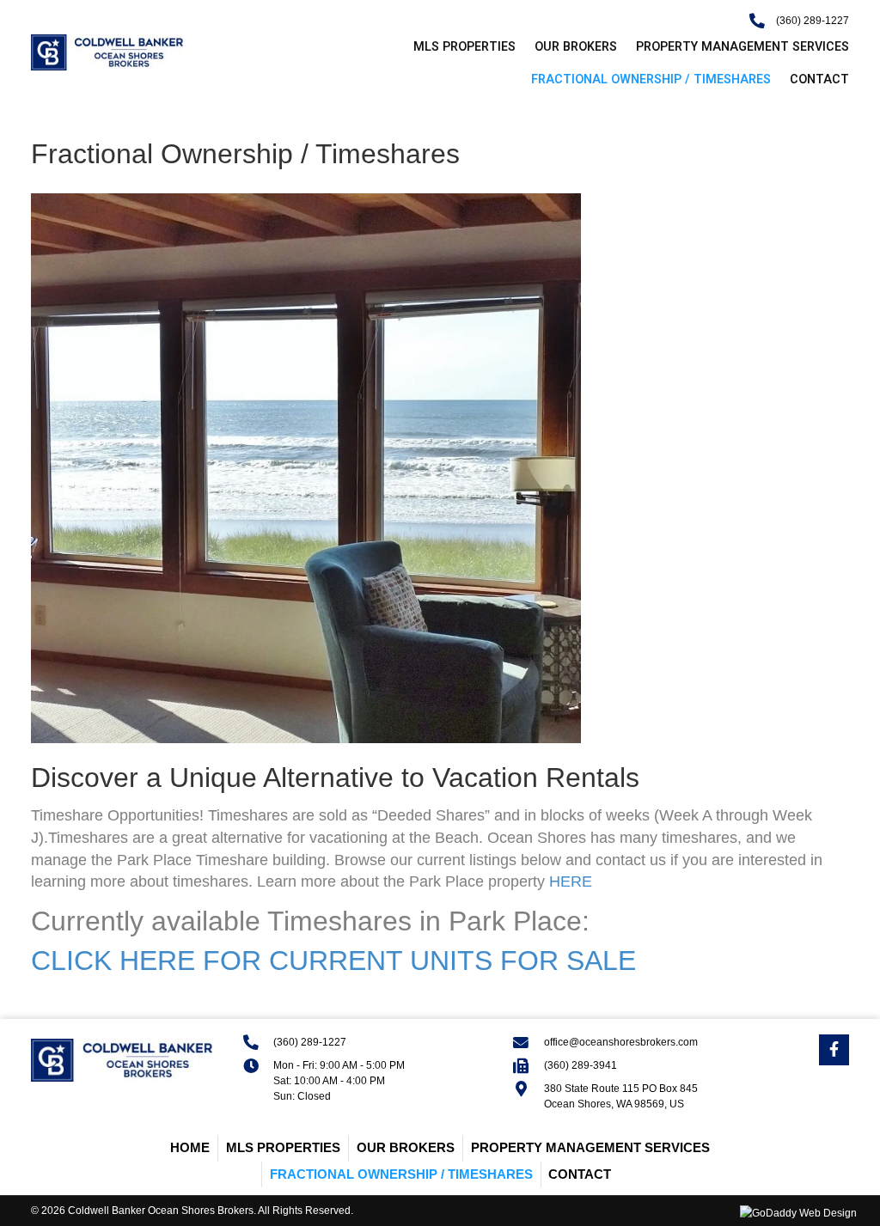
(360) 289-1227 (812, 21)
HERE (570, 881)
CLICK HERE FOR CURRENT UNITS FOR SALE (333, 960)
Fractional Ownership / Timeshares (401, 1174)
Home (190, 1147)
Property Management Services (590, 1147)
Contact (579, 1174)
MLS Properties (283, 1147)
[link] (455, 47)
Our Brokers (406, 1147)
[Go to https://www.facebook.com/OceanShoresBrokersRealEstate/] (834, 1049)
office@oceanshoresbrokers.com (621, 1042)
